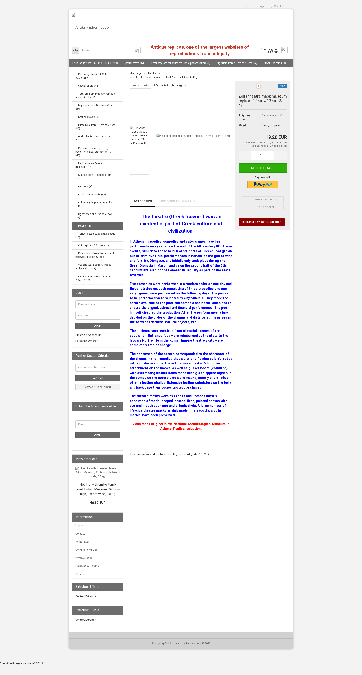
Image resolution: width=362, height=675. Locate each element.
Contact (80, 533)
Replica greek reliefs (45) (92, 194)
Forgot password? (86, 340)
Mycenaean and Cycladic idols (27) (94, 216)
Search (97, 377)
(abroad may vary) (272, 115)
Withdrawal (82, 541)
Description (142, 201)
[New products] (119, 459)
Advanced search (97, 387)
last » (146, 85)
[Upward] (350, 669)
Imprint (79, 525)
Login (261, 6)
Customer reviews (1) (176, 201)
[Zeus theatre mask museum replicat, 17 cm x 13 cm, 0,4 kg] (193, 135)
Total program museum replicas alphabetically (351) (180, 63)
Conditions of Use (86, 549)
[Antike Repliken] (181, 25)
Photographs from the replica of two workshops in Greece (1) (94, 255)
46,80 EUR (98, 503)
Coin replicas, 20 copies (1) (93, 245)
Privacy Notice (83, 557)
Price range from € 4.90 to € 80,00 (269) (95, 63)
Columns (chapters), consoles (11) (93, 204)
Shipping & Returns (87, 565)
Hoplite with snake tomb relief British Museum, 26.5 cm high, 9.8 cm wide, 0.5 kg (98, 489)
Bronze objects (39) (275, 63)
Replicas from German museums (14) (89, 165)
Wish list (278, 6)
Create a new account (88, 335)
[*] (247, 88)
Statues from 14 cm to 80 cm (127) (93, 176)
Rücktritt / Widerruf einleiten (261, 222)
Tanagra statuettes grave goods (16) (95, 235)
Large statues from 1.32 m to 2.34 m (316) (93, 278)
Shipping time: (245, 117)
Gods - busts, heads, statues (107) (93, 138)
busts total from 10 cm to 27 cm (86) (95, 127)
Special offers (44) (134, 63)
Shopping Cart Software (166, 643)
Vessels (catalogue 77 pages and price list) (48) (93, 266)
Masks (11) (84, 225)
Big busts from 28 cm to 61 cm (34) (237, 63)
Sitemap (80, 574)
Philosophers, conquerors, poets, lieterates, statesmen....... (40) (93, 152)
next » (135, 85)
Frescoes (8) (85, 186)
